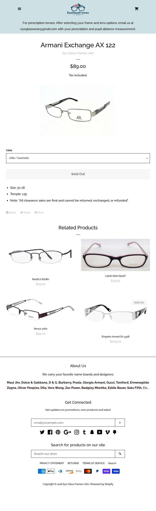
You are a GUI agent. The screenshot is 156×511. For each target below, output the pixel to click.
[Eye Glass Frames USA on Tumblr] (84, 433)
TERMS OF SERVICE (93, 463)
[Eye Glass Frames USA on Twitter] (42, 433)
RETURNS (73, 463)
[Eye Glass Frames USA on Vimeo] (107, 433)
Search (112, 463)
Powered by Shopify (102, 484)
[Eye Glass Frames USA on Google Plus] (67, 433)
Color (9, 150)
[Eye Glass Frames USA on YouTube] (99, 433)
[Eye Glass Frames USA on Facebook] (50, 433)
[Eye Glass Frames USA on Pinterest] (58, 433)
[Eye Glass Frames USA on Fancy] (114, 433)
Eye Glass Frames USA (78, 53)
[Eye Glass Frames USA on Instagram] (76, 433)
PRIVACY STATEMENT (52, 463)
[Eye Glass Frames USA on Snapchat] (92, 433)
